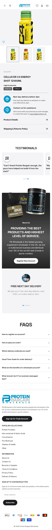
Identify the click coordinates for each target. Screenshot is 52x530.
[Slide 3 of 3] (39, 54)
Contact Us (6, 462)
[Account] (42, 5)
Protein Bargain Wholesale (28, 526)
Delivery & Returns (9, 476)
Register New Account (26, 261)
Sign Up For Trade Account (17, 419)
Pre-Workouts (7, 441)
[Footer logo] (16, 399)
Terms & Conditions (9, 469)
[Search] (10, 5)
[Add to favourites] (3, 41)
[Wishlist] (37, 5)
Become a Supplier (9, 465)
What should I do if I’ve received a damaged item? (20, 377)
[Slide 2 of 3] (26, 54)
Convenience (7, 437)
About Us (5, 458)
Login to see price (10, 85)
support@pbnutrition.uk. (38, 114)
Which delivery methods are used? (16, 351)
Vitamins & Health (9, 444)
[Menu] (4, 5)
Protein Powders (8, 430)
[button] (24, 178)
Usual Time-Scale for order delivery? (17, 359)
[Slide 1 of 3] (13, 54)
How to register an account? (13, 334)
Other (4, 448)
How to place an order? (11, 343)
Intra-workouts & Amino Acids (14, 433)
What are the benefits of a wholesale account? (21, 368)
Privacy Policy (7, 473)
